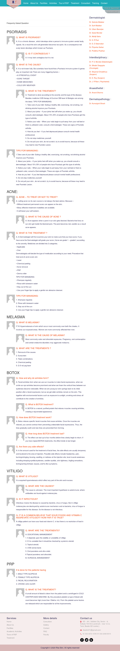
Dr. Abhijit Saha (95, 36)
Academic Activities (14, 631)
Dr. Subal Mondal (95, 33)
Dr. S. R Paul (94, 40)
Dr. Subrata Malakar (96, 22)
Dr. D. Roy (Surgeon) (97, 78)
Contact (104, 3)
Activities (53, 3)
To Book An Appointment (111, 8)
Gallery (46, 625)
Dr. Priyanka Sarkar (96, 47)
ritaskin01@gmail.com (92, 630)
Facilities (43, 3)
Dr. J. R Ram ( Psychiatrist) (99, 81)
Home (25, 3)
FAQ (45, 631)
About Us (34, 3)
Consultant (85, 3)
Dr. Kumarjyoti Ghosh (97, 103)
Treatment (75, 3)
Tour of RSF (64, 3)
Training (95, 3)
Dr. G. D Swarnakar (96, 43)
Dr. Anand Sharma (96, 92)
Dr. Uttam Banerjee (96, 29)
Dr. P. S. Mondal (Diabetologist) (100, 62)
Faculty (46, 634)
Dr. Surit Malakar (95, 25)
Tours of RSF (12, 634)
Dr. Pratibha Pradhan (97, 51)
